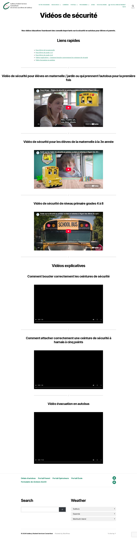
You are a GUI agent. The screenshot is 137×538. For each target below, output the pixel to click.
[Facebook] (114, 482)
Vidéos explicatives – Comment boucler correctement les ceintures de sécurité (62, 58)
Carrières (66, 4)
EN (125, 7)
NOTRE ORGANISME (44, 4)
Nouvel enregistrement (118, 4)
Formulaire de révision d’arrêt (33, 482)
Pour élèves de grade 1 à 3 (44, 53)
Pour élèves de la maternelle (45, 50)
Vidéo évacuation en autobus (45, 60)
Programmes (84, 4)
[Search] (62, 509)
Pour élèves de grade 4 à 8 (44, 55)
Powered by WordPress (62, 533)
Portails (73, 4)
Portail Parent (44, 478)
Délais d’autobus (28, 478)
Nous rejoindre (102, 4)
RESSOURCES (55, 4)
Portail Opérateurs (60, 478)
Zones (93, 4)
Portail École (76, 478)
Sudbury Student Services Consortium (39, 533)
